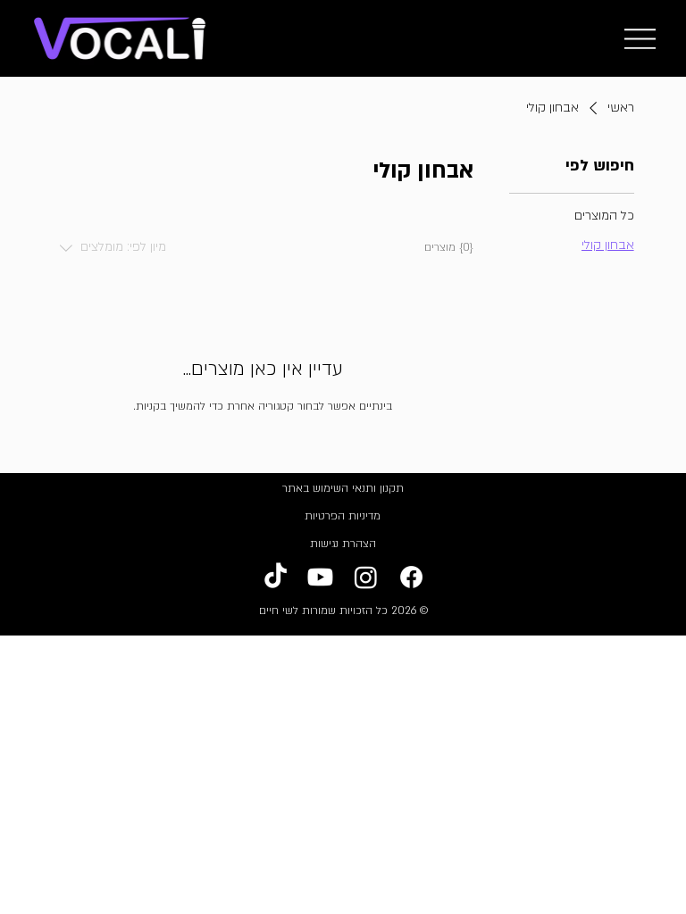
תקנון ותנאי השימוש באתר (343, 488)
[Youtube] (320, 577)
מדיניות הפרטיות (343, 516)
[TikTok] (275, 577)
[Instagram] (366, 577)
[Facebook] (411, 577)
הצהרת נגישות (343, 543)
